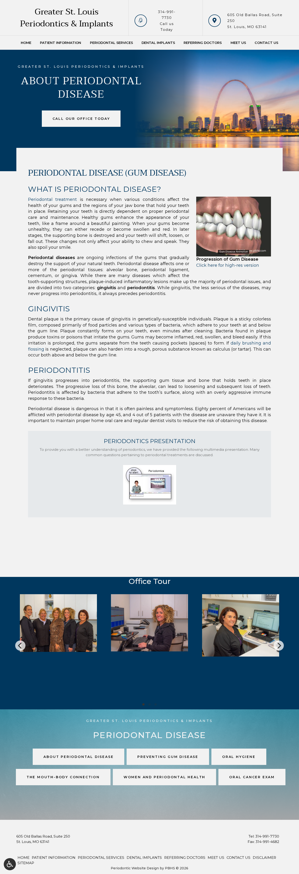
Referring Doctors (203, 43)
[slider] (233, 252)
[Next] (279, 645)
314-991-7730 (267, 836)
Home (26, 43)
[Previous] (20, 645)
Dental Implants (158, 43)
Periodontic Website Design (135, 868)
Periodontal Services (111, 43)
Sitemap (26, 863)
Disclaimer (264, 857)
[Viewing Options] (10, 864)
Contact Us (266, 43)
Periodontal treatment (52, 199)
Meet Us (238, 43)
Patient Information (60, 43)
